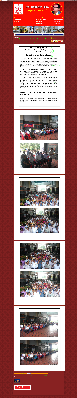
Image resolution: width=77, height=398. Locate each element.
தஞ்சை (52, 48)
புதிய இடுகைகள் (16, 375)
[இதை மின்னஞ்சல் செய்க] (27, 373)
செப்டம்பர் (53, 68)
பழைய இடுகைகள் (46, 375)
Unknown (52, 81)
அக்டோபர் (53, 67)
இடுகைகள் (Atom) (20, 376)
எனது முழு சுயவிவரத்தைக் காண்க (54, 82)
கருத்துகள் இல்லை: (24, 373)
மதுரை (51, 47)
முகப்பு (31, 375)
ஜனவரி (52, 75)
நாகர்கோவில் (52, 50)
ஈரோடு (51, 54)
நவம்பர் (52, 64)
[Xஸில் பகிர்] (29, 373)
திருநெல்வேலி (52, 51)
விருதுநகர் (52, 52)
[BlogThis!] (28, 373)
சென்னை (52, 46)
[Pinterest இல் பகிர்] (30, 373)
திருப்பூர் (52, 55)
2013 (51, 78)
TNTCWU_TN (52, 56)
